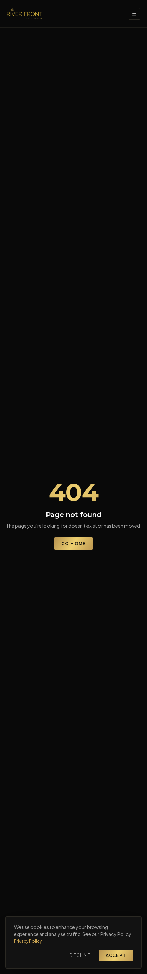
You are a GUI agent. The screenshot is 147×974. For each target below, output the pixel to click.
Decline (80, 955)
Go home (73, 543)
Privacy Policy (28, 941)
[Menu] (134, 14)
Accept (116, 955)
